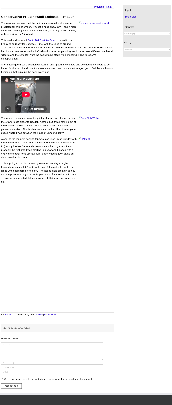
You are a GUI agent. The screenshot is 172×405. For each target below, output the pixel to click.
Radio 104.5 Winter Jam (41, 40)
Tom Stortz (9, 314)
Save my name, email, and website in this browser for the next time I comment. (48, 379)
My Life (39, 314)
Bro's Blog (131, 16)
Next (109, 6)
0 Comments (50, 314)
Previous (99, 6)
